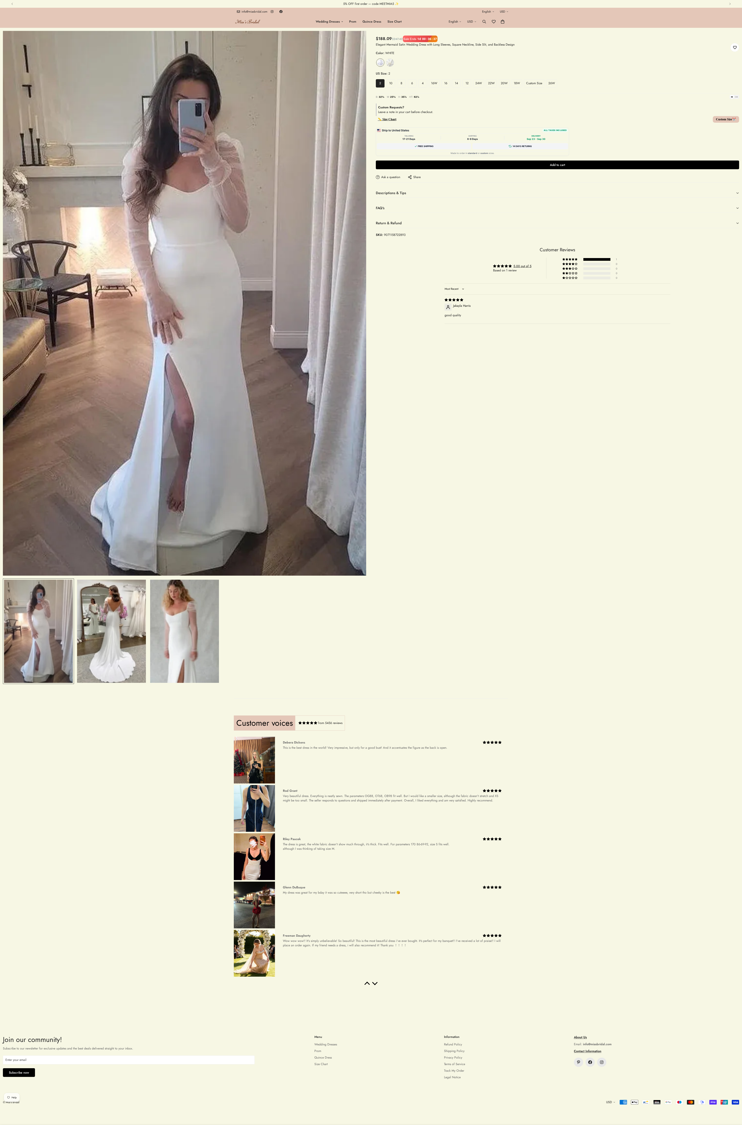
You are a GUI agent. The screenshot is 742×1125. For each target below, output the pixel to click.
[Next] (730, 4)
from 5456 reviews (330, 723)
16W (434, 83)
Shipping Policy (454, 1051)
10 (390, 83)
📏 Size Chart (387, 119)
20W (504, 83)
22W (491, 83)
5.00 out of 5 (522, 266)
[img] (454, 300)
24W (478, 83)
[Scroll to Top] (734, 1104)
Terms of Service (454, 1064)
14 (456, 83)
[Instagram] (272, 11)
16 (445, 83)
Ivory (390, 62)
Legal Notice (452, 1077)
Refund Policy (453, 1044)
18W (517, 83)
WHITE (380, 62)
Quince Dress (371, 21)
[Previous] (12, 4)
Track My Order (454, 1070)
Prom (352, 21)
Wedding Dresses (328, 21)
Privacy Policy (453, 1057)
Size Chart (394, 21)
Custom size (534, 83)
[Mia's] (248, 21)
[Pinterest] (578, 1062)
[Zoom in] (358, 39)
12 (467, 83)
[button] (502, 21)
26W (551, 83)
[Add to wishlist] (734, 47)
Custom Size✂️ (726, 119)
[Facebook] (281, 11)
